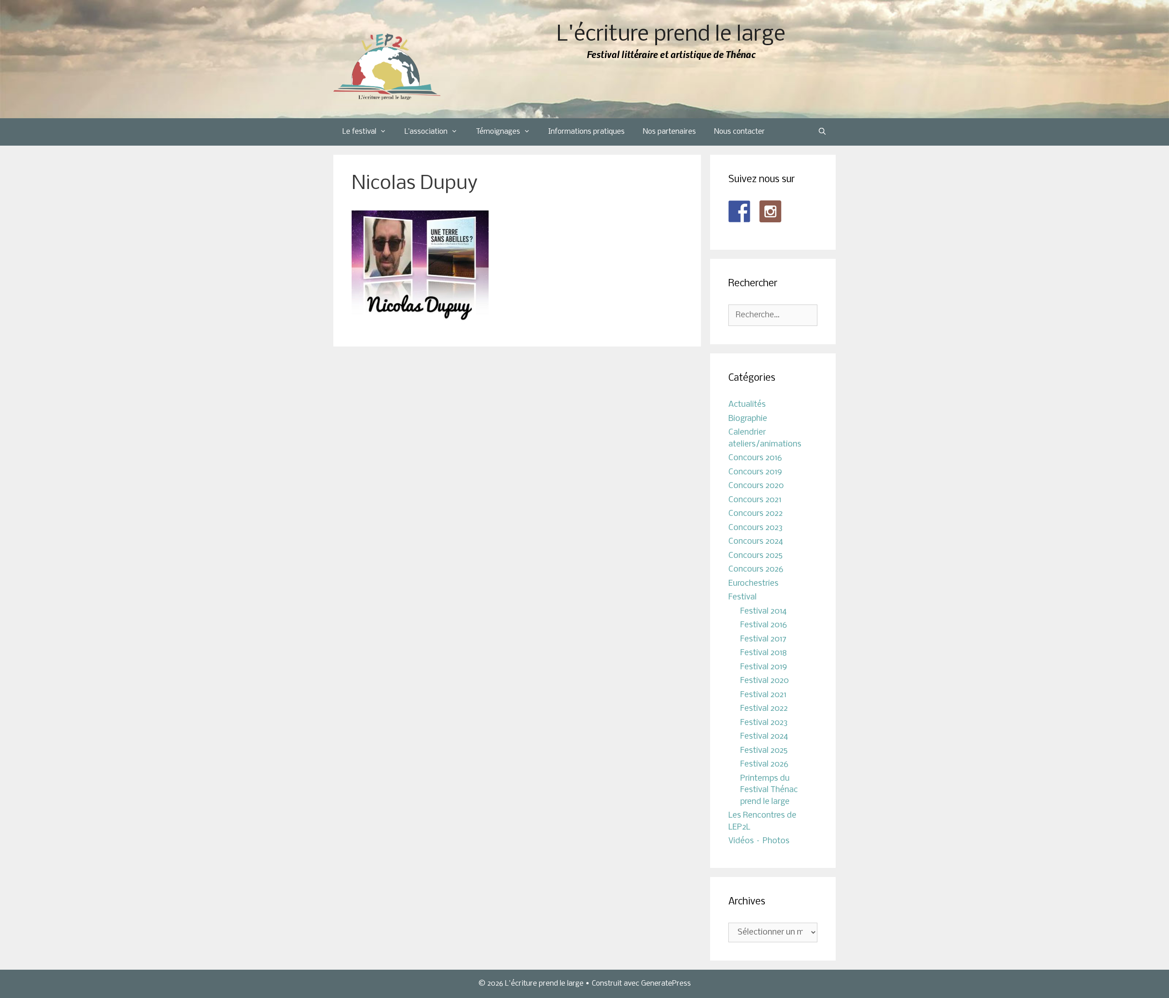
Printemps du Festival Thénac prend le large (769, 790)
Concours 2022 (755, 514)
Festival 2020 (764, 681)
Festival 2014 (763, 611)
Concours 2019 (755, 472)
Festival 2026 (764, 764)
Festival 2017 (763, 639)
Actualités (747, 404)
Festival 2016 (763, 625)
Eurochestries (753, 583)
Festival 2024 (764, 736)
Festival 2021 (763, 695)
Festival (742, 597)
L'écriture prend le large (671, 35)
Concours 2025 (755, 556)
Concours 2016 (755, 458)
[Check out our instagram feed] (770, 211)
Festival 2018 (763, 653)
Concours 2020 (756, 486)
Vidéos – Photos (759, 841)
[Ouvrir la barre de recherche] (822, 132)
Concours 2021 (754, 500)
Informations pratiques (586, 132)
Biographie (747, 419)
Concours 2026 (755, 569)
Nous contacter (739, 132)
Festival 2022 (764, 708)
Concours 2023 (755, 528)
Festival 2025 (764, 750)
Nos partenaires (669, 132)
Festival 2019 (763, 667)
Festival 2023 (764, 723)
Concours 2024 (755, 541)
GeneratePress (666, 983)
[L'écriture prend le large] (387, 67)
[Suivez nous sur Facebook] (739, 211)
